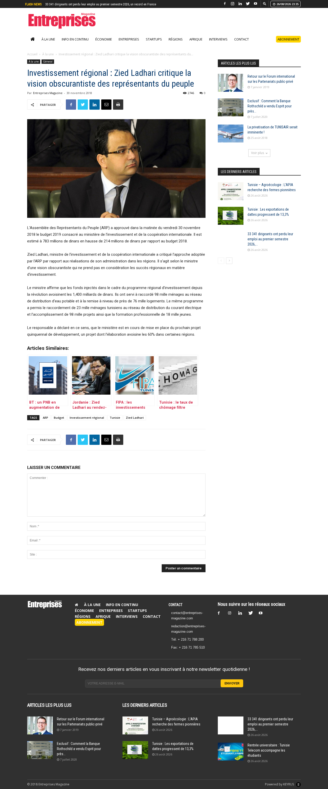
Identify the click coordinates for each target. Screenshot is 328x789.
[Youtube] (255, 4)
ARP (45, 417)
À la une (48, 39)
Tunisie (115, 417)
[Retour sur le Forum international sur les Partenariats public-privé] (230, 83)
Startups (154, 39)
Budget (59, 417)
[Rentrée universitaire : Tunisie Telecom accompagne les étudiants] (230, 752)
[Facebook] (225, 4)
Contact (241, 39)
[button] (265, 3)
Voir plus (257, 153)
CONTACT (175, 605)
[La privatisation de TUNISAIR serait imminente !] (230, 133)
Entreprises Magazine (48, 93)
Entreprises (129, 39)
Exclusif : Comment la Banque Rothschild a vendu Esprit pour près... (270, 106)
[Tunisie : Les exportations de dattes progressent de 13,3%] (230, 216)
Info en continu (75, 39)
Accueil (32, 54)
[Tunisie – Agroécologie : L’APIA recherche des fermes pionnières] (230, 191)
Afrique (195, 39)
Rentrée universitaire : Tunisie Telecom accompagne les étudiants (87, 4)
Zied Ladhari (135, 417)
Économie (103, 39)
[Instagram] (232, 4)
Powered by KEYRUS (280, 784)
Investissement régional (87, 417)
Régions (176, 39)
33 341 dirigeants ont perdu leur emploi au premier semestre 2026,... (270, 239)
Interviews (218, 39)
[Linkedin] (240, 4)
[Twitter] (248, 4)
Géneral (48, 61)
